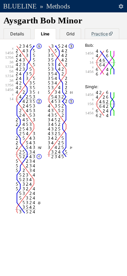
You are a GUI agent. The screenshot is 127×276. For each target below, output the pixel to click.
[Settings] (121, 6)
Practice (99, 33)
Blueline (20, 6)
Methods (58, 6)
